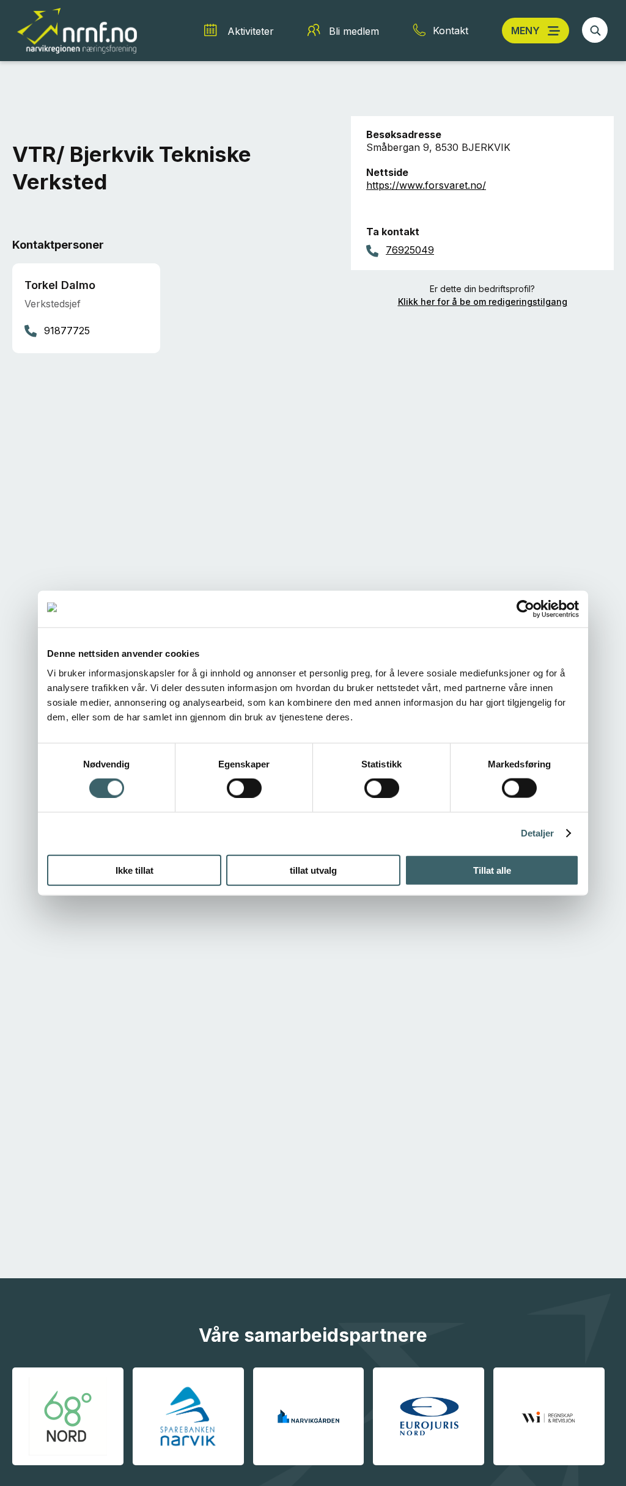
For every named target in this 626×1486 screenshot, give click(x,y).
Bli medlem (354, 31)
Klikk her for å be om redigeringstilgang (482, 301)
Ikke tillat (134, 870)
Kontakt (450, 30)
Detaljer (537, 833)
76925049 (410, 250)
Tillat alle (492, 870)
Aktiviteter (250, 31)
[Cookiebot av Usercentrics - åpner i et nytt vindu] (525, 609)
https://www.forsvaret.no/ (426, 185)
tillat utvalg (313, 870)
